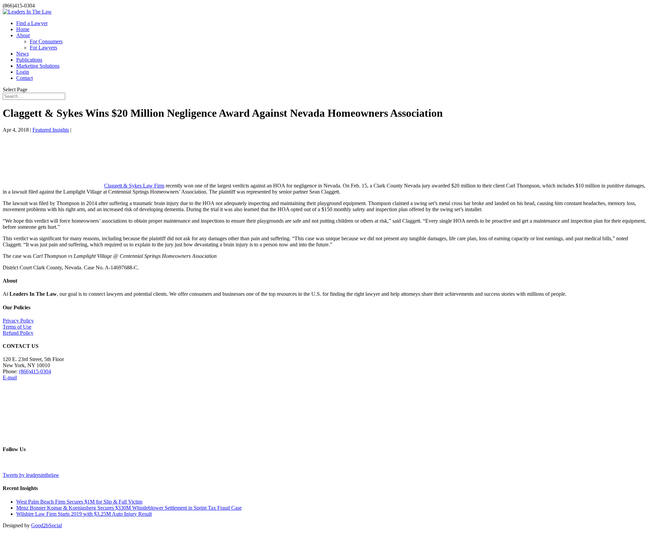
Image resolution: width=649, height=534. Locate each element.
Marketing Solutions (37, 66)
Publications (29, 60)
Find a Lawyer (32, 23)
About (23, 35)
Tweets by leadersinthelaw (31, 475)
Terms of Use (17, 327)
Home (22, 29)
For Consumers (46, 41)
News (22, 54)
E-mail (10, 377)
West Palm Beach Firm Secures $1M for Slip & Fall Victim (79, 502)
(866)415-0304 (35, 371)
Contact (24, 78)
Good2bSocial (46, 525)
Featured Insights (50, 130)
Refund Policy (18, 333)
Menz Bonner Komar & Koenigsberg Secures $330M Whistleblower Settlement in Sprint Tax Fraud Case (129, 508)
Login (22, 72)
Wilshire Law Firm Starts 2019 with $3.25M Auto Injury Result (84, 514)
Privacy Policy (18, 321)
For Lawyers (43, 47)
